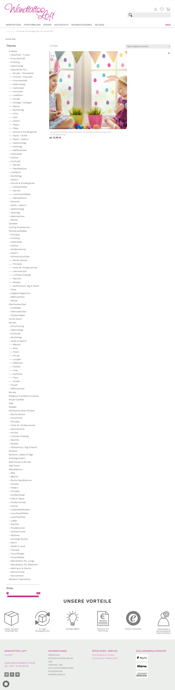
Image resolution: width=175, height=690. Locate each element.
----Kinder (14, 99)
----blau (13, 348)
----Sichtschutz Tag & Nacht (24, 286)
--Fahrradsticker (18, 311)
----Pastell (14, 366)
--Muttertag (15, 176)
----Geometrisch (18, 271)
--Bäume (13, 476)
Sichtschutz (61, 25)
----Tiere (13, 377)
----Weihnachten (18, 150)
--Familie (13, 484)
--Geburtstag (16, 66)
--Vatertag (14, 212)
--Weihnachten (17, 216)
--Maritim (14, 440)
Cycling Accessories (19, 227)
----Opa (13, 117)
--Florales (14, 234)
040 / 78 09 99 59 (18, 666)
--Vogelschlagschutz (20, 293)
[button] (6, 684)
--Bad (12, 473)
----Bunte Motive (18, 260)
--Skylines (14, 535)
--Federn (13, 487)
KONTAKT (8, 655)
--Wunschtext (16, 575)
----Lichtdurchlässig (20, 275)
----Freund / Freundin (20, 77)
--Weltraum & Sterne (20, 568)
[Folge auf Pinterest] (17, 674)
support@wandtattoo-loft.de (19, 662)
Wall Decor (14, 465)
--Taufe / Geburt (17, 205)
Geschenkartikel (17, 304)
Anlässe (99, 25)
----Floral (14, 355)
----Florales (15, 264)
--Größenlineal (17, 495)
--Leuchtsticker (17, 517)
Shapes (12, 407)
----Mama (14, 106)
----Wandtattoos (18, 168)
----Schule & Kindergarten (23, 132)
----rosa (13, 370)
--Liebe (13, 520)
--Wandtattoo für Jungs (21, 561)
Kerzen (47, 25)
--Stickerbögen (17, 315)
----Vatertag (15, 146)
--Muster (13, 443)
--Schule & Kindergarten (22, 183)
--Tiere (12, 289)
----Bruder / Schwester (21, 73)
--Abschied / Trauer (19, 55)
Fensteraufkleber (18, 231)
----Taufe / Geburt (19, 139)
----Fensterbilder (18, 187)
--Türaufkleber (16, 557)
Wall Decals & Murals (20, 462)
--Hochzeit (15, 161)
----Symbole (15, 374)
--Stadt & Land (17, 546)
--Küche (13, 506)
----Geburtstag (17, 84)
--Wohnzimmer (17, 572)
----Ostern (14, 121)
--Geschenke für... (18, 69)
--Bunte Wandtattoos (20, 480)
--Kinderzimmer (17, 249)
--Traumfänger (16, 553)
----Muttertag (16, 110)
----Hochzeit (16, 91)
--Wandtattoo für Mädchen (23, 564)
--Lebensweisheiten (19, 509)
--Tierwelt (14, 550)
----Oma (13, 113)
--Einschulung (16, 326)
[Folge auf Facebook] (12, 674)
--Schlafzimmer (17, 531)
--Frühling (14, 62)
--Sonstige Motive (18, 539)
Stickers (13, 451)
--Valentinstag (16, 209)
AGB (50, 661)
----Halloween (16, 88)
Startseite (10, 31)
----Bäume (14, 344)
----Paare (14, 124)
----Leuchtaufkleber (20, 194)
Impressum (53, 655)
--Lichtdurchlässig (19, 436)
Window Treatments (19, 579)
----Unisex (14, 381)
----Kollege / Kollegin (20, 102)
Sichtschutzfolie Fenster (22, 410)
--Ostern (13, 179)
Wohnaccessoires (81, 25)
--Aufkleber (15, 308)
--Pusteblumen (17, 528)
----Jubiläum (16, 95)
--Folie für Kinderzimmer (22, 425)
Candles (13, 223)
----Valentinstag (17, 143)
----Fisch (14, 352)
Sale (168, 25)
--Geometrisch (17, 429)
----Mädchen (16, 363)
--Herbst (13, 157)
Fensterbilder (32, 25)
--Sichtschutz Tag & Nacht (23, 447)
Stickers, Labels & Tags (21, 454)
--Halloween (15, 154)
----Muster (15, 282)
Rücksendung (55, 671)
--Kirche (13, 432)
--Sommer (14, 201)
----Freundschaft (18, 80)
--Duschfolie (15, 418)
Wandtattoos (13, 25)
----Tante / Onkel (18, 135)
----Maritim (15, 278)
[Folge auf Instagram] (6, 674)
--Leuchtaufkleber (19, 513)
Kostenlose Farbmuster (104, 658)
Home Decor (15, 319)
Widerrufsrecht (56, 674)
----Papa (13, 128)
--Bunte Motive (17, 414)
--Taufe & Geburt (18, 341)
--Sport (13, 542)
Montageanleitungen (103, 655)
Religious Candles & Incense (23, 396)
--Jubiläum (15, 172)
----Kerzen (15, 165)
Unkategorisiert (17, 458)
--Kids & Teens (16, 498)
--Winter (13, 220)
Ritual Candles (16, 399)
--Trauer (13, 385)
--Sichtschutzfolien (19, 256)
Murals (12, 392)
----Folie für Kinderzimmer (23, 267)
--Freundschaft (17, 58)
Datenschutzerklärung (60, 658)
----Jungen (15, 359)
